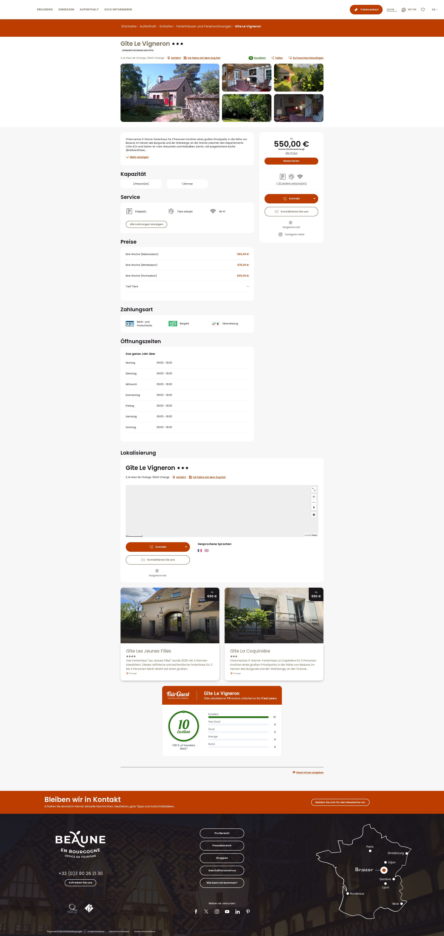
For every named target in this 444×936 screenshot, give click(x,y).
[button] (435, 9)
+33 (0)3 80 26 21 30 (80, 873)
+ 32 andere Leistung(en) (291, 183)
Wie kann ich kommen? (222, 883)
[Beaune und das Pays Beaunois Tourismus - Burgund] (18, 9)
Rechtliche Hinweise (119, 931)
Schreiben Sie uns (80, 882)
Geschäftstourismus (222, 870)
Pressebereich (222, 845)
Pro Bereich (222, 833)
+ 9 (298, 108)
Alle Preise (291, 153)
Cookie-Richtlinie (96, 931)
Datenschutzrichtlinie (144, 931)
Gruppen (222, 858)
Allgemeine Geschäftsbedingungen (64, 931)
